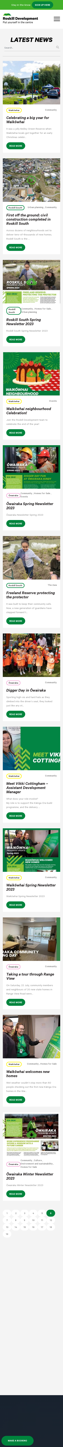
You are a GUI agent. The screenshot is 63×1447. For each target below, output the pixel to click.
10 (33, 1220)
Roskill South (15, 208)
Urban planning (35, 208)
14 (16, 1227)
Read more (15, 146)
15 (24, 1227)
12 (51, 1220)
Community (51, 110)
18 (51, 1227)
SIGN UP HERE (42, 5)
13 (7, 1227)
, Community (50, 208)
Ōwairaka (13, 496)
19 (7, 1234)
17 (42, 1227)
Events (53, 401)
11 (42, 1220)
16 (33, 1227)
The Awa (52, 585)
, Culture (37, 1161)
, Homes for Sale (42, 309)
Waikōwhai (14, 110)
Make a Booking (17, 1441)
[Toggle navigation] (57, 19)
